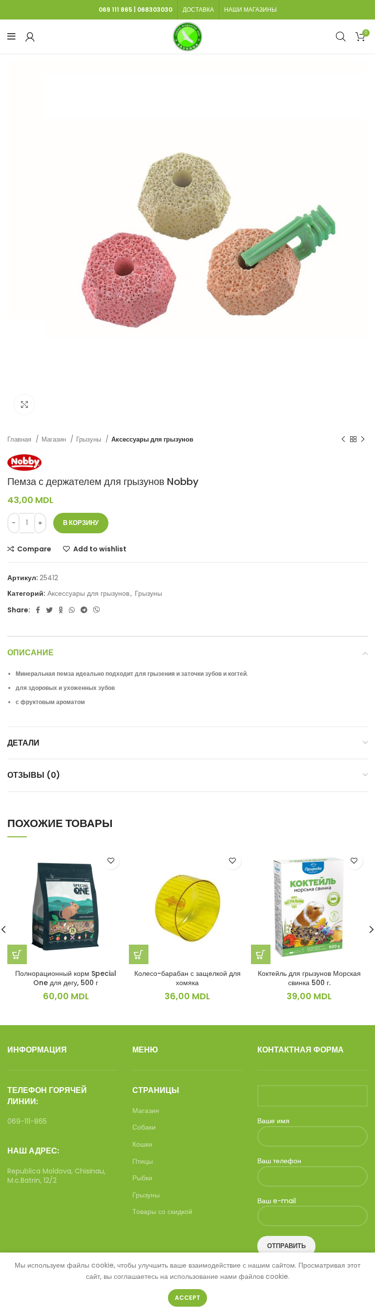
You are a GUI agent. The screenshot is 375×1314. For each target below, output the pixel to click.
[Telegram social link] (84, 610)
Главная (20, 439)
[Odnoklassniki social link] (61, 610)
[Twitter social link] (49, 610)
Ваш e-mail (276, 1201)
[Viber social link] (96, 610)
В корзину (81, 522)
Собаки (144, 1127)
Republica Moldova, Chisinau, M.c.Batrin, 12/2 (56, 1176)
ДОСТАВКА (198, 9)
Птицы (142, 1161)
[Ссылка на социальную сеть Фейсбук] (38, 610)
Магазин (55, 439)
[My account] (30, 36)
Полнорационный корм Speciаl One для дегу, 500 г (65, 978)
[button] (17, 954)
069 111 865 (115, 9)
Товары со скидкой (162, 1211)
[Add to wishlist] (110, 860)
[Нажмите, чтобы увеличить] (24, 404)
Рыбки (142, 1178)
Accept (187, 1298)
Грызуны (89, 439)
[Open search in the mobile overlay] (341, 36)
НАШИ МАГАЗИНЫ (250, 9)
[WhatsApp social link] (72, 610)
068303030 (154, 9)
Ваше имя (273, 1121)
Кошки (142, 1144)
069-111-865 (27, 1121)
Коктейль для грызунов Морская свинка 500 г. (309, 978)
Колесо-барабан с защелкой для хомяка (187, 978)
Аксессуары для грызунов (152, 439)
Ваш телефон (279, 1161)
